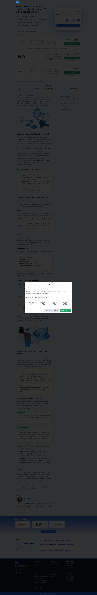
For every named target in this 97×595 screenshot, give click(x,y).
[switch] (32, 304)
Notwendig (31, 302)
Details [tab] (48, 284)
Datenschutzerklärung (51, 296)
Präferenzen (43, 302)
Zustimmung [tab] (34, 284)
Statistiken (54, 302)
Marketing (65, 302)
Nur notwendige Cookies (51, 310)
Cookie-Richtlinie (62, 296)
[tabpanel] (48, 297)
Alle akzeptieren (65, 310)
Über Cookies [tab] (63, 284)
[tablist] (48, 285)
